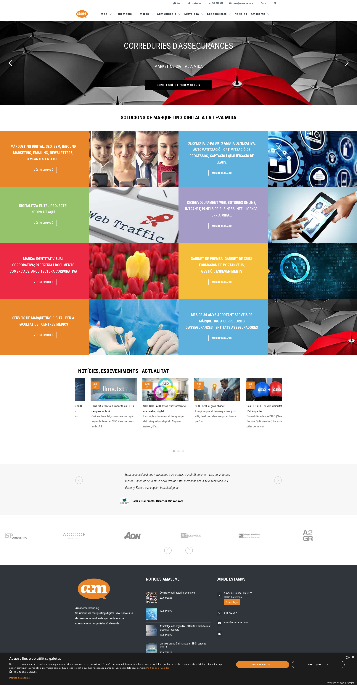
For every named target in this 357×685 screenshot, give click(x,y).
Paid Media (124, 14)
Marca (145, 14)
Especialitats (217, 14)
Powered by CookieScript (340, 683)
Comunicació (167, 14)
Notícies (241, 14)
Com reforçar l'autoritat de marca (177, 592)
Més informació (43, 169)
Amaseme (258, 14)
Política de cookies (19, 677)
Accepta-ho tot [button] (262, 664)
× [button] (352, 657)
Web (104, 14)
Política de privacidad (158, 667)
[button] (118, 671)
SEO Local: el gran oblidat (197, 406)
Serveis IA (192, 14)
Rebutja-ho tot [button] (318, 664)
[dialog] (178, 669)
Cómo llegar (232, 602)
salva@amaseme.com (236, 622)
